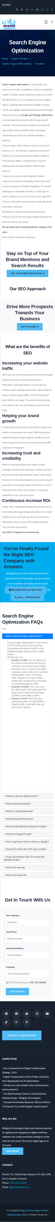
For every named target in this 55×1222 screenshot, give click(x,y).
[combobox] (9, 938)
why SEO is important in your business (20, 532)
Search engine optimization (15, 84)
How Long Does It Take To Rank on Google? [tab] (27, 842)
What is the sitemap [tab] (15, 867)
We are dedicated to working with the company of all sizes (27, 229)
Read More (12, 1151)
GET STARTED (28, 327)
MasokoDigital (14, 1215)
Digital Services (20, 58)
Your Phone (11, 932)
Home (5, 58)
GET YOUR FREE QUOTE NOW (26, 273)
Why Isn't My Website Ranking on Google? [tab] (26, 826)
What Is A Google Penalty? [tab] (19, 834)
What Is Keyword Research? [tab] (19, 819)
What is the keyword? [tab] (16, 875)
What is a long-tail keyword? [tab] (19, 811)
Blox (25, 1215)
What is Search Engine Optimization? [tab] (24, 636)
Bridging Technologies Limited (33, 1210)
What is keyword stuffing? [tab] (18, 804)
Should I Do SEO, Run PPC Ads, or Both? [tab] (26, 849)
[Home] (8, 21)
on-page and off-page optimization (36, 115)
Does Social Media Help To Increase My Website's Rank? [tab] (24, 858)
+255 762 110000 (37, 982)
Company (10, 967)
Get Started (6, 5)
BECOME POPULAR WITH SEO (26, 590)
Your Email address (15, 948)
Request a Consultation (21, 1035)
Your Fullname (12, 915)
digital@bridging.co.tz (19, 1187)
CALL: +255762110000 (28, 597)
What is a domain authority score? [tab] (22, 796)
